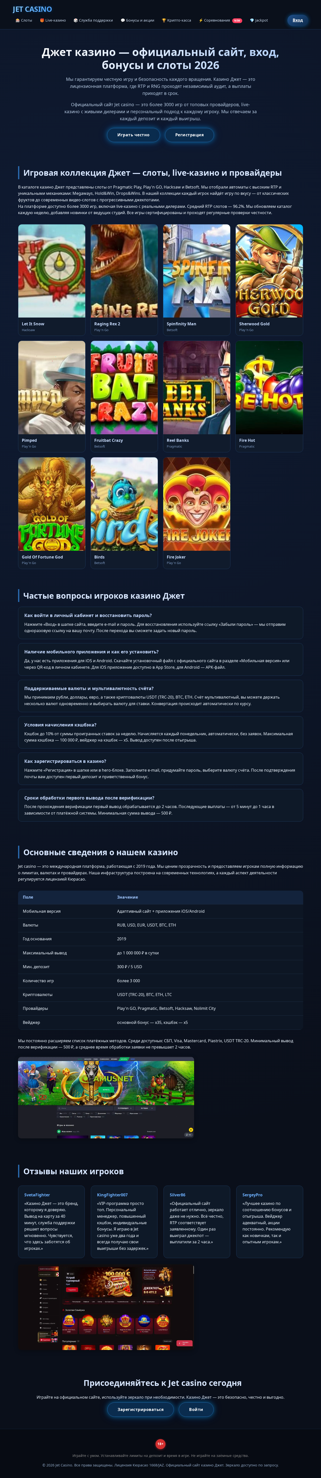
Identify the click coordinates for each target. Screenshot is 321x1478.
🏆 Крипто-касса (176, 20)
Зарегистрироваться (141, 1409)
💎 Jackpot (259, 20)
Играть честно (133, 135)
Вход (298, 20)
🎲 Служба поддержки (93, 20)
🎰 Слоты (24, 20)
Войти (196, 1409)
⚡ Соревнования (219, 20)
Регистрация (189, 135)
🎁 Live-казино (53, 20)
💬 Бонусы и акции (137, 20)
